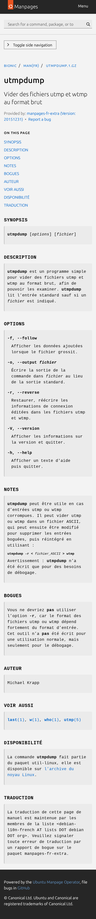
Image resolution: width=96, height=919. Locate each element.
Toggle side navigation (32, 45)
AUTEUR (11, 181)
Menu (83, 6)
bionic (10, 65)
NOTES (10, 165)
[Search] (88, 24)
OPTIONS (12, 158)
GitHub (23, 888)
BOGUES (11, 173)
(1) (16, 720)
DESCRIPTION (16, 150)
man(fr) (31, 65)
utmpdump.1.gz (61, 65)
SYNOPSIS (12, 142)
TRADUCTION (16, 205)
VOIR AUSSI (14, 189)
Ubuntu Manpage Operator (56, 882)
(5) (72, 720)
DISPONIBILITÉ (17, 197)
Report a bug (39, 119)
